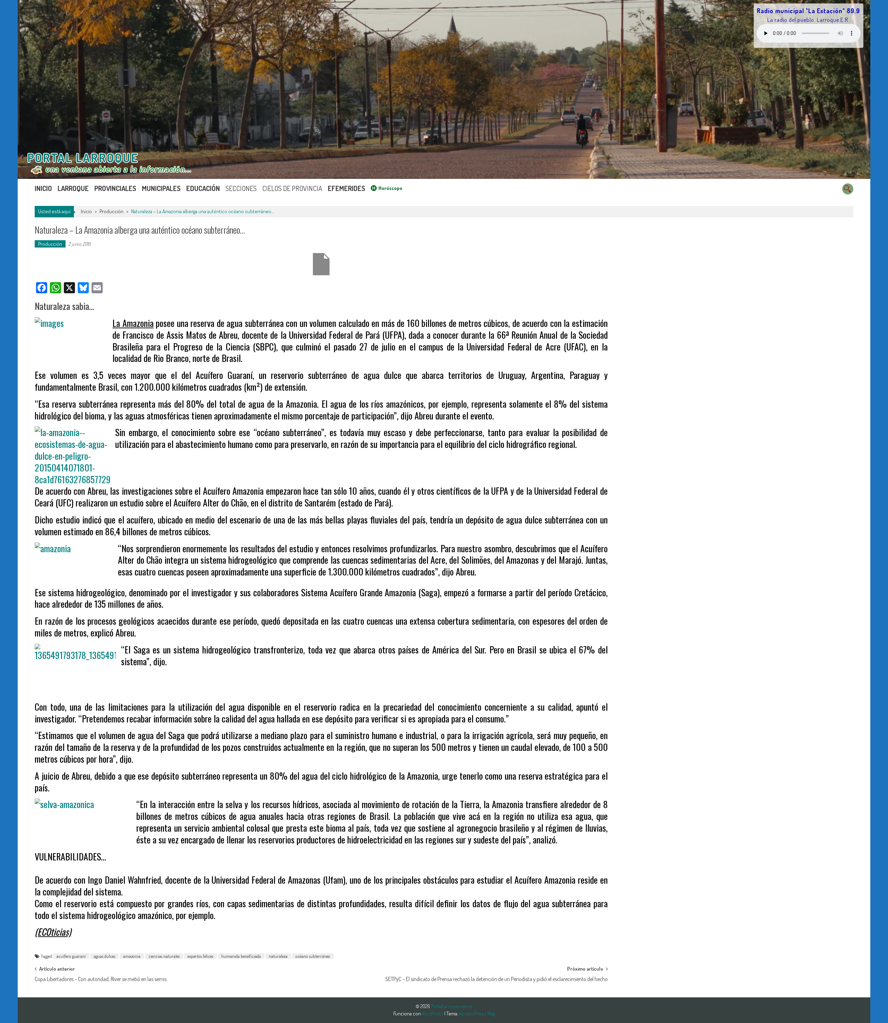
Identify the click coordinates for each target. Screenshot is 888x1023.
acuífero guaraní (71, 956)
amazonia (131, 956)
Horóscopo (390, 188)
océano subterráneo (313, 956)
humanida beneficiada (241, 956)
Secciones (241, 188)
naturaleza (278, 956)
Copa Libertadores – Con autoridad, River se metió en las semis (100, 979)
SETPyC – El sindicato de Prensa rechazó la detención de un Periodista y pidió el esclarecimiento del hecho (496, 979)
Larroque (73, 188)
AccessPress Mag (477, 1013)
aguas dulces (104, 956)
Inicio (43, 188)
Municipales (161, 188)
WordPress (432, 1013)
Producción (111, 211)
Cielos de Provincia (292, 188)
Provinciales (115, 188)
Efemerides (346, 188)
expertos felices (200, 956)
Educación (203, 188)
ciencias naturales (164, 956)
